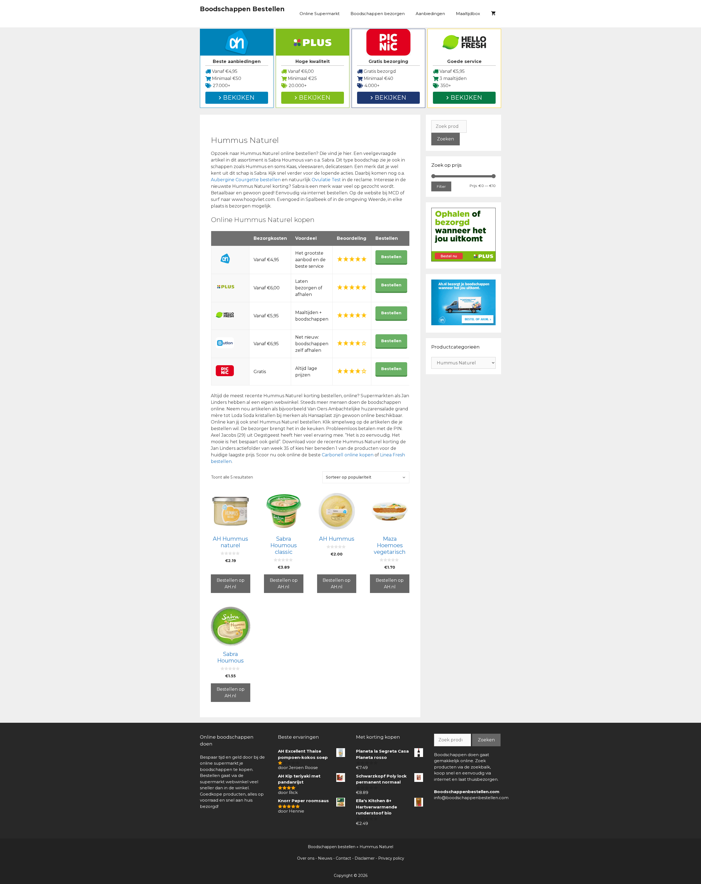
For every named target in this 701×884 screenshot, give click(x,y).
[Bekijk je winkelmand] (493, 13)
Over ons (305, 858)
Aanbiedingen (430, 13)
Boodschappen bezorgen (377, 13)
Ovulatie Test (327, 179)
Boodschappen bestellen (331, 846)
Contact (343, 858)
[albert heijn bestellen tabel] (463, 323)
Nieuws (325, 858)
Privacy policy (391, 858)
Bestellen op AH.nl (231, 583)
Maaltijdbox (468, 13)
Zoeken (445, 139)
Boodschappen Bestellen (242, 9)
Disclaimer (365, 858)
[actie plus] (463, 260)
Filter (441, 186)
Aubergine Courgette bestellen (246, 179)
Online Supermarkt (320, 13)
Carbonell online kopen (348, 454)
